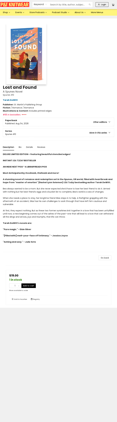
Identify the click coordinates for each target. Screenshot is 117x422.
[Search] (90, 4)
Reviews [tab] (41, 147)
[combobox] (40, 4)
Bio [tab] (20, 147)
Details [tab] (29, 147)
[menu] (58, 12)
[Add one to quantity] (19, 285)
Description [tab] (8, 147)
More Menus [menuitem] (97, 12)
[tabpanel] (58, 202)
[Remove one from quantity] (11, 285)
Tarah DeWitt (10, 100)
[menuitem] (6, 12)
